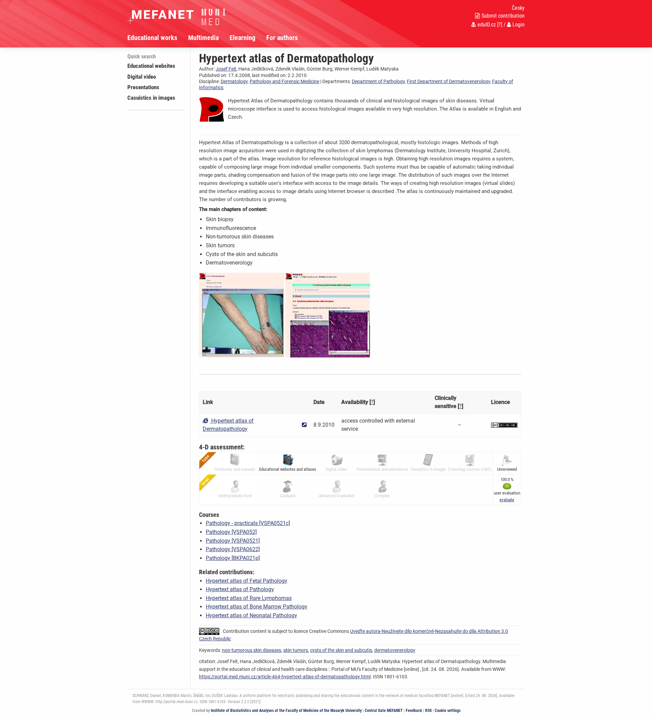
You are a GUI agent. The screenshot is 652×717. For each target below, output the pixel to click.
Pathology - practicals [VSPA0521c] (248, 523)
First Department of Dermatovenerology (448, 81)
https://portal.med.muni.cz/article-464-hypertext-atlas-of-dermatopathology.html (284, 676)
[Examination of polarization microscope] (327, 315)
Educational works (152, 38)
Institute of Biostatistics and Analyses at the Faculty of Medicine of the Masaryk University (286, 710)
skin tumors (295, 650)
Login (518, 24)
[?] (499, 24)
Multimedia (203, 38)
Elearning (242, 38)
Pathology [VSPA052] (231, 532)
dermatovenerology (394, 650)
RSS (428, 710)
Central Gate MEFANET (384, 710)
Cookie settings (447, 710)
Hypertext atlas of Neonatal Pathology (251, 615)
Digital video (141, 76)
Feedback (414, 710)
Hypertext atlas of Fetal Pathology (246, 581)
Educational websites (151, 65)
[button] (507, 499)
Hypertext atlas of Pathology (240, 589)
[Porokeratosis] (241, 315)
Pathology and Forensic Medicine (284, 81)
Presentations (143, 87)
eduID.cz (486, 24)
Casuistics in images (151, 97)
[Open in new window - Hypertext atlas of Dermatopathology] (304, 425)
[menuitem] (157, 38)
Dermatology (234, 81)
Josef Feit (226, 69)
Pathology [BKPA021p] (233, 558)
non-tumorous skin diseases (251, 650)
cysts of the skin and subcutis (341, 650)
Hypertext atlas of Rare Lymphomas (249, 598)
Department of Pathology (378, 81)
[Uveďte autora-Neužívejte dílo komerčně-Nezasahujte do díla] (504, 425)
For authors (282, 38)
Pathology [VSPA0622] (233, 549)
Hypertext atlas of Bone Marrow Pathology (256, 606)
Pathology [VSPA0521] (233, 541)
